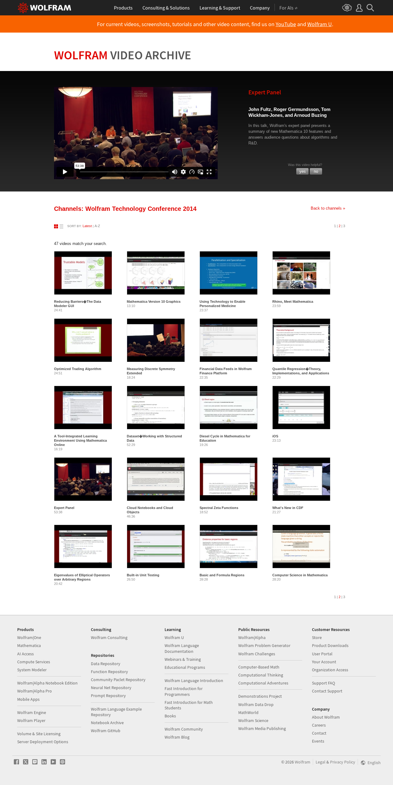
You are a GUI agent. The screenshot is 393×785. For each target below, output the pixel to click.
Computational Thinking (260, 675)
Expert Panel (64, 508)
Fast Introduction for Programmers (184, 691)
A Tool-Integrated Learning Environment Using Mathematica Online (80, 440)
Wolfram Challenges (256, 654)
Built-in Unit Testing (143, 575)
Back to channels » (328, 208)
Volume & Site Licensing (38, 733)
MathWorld (248, 712)
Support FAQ (323, 683)
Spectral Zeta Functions (219, 508)
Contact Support (327, 691)
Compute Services (33, 662)
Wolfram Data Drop (256, 704)
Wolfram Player (31, 720)
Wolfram (122, 55)
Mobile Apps (28, 699)
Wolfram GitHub (105, 730)
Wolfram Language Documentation (182, 648)
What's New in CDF (287, 508)
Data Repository (105, 663)
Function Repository (109, 671)
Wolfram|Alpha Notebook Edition (47, 683)
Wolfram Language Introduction (194, 680)
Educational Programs (185, 667)
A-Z (97, 226)
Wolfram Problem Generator (264, 645)
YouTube (286, 24)
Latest (87, 226)
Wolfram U (319, 24)
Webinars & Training (183, 659)
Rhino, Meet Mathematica (292, 301)
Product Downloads (330, 645)
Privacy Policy (342, 762)
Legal (320, 762)
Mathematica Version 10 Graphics (154, 301)
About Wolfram (326, 717)
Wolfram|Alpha (252, 637)
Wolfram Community (184, 729)
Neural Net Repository (111, 687)
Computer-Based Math (258, 667)
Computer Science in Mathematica (300, 575)
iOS (275, 436)
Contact (319, 733)
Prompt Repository (108, 695)
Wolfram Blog (177, 737)
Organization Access (330, 670)
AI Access (25, 654)
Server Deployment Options (42, 741)
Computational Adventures (263, 683)
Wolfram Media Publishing (262, 728)
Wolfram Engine (31, 712)
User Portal (322, 654)
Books (170, 716)
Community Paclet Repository (118, 679)
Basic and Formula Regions (222, 575)
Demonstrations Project (260, 696)
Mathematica (29, 645)
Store (317, 637)
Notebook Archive (107, 722)
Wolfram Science (253, 720)
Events (318, 741)
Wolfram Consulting (109, 637)
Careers (319, 725)
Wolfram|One (29, 637)
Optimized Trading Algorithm (77, 369)
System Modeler (32, 670)
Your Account (324, 662)
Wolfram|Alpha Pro (34, 691)
